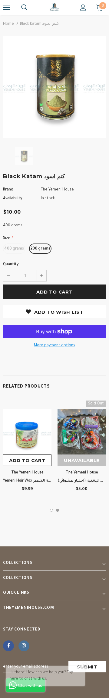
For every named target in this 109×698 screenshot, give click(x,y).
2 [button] (57, 510)
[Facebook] (8, 645)
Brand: (9, 190)
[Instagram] (23, 645)
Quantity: (11, 265)
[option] (54, 87)
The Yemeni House (57, 190)
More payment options (54, 346)
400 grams (14, 249)
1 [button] (51, 510)
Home (8, 24)
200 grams (40, 249)
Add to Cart (27, 460)
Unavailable (82, 460)
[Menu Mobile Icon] (6, 7)
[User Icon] (83, 8)
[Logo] (54, 7)
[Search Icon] (24, 8)
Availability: (13, 199)
